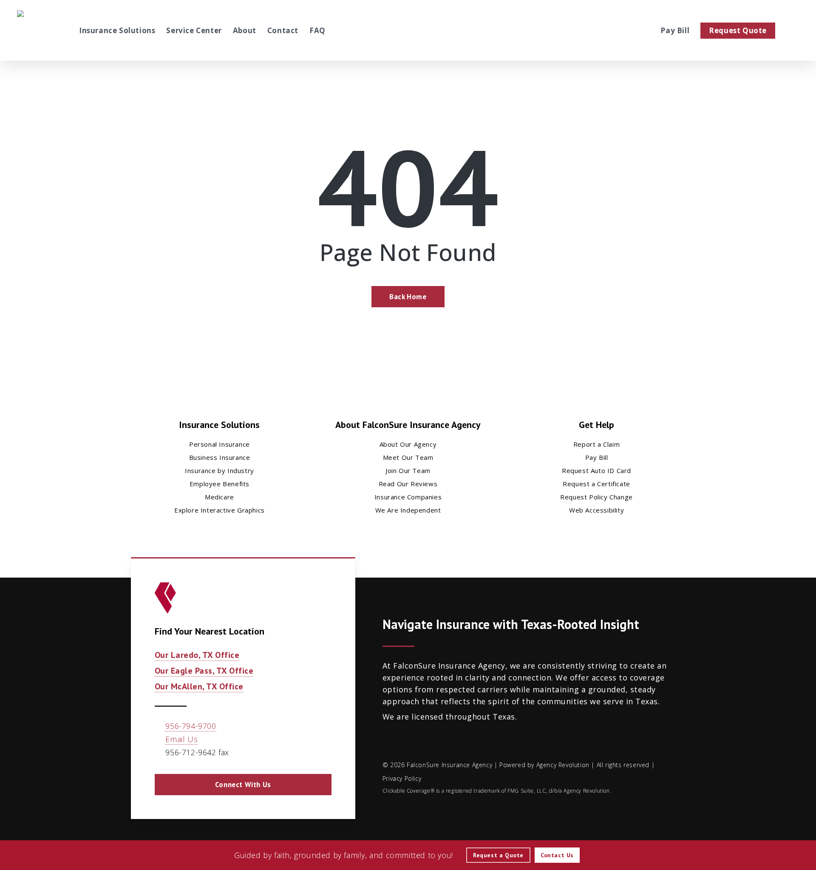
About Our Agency (408, 444)
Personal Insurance (219, 444)
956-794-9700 (190, 726)
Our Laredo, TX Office (197, 654)
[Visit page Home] (40, 30)
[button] (243, 784)
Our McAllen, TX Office (199, 686)
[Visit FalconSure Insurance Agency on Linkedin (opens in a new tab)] (647, 30)
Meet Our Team (408, 457)
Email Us (181, 739)
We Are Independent (408, 510)
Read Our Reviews (408, 483)
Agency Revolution (562, 765)
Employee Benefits (219, 483)
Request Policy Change (596, 497)
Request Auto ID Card (596, 470)
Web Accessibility (596, 510)
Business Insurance (219, 457)
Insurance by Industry (219, 470)
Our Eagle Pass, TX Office (204, 670)
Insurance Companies (408, 497)
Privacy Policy (401, 778)
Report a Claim (596, 444)
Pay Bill (596, 457)
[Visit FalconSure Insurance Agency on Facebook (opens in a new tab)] (634, 30)
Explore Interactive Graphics (219, 510)
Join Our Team (408, 470)
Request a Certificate (596, 483)
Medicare (219, 497)
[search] (794, 30)
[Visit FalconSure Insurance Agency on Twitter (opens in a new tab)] (620, 30)
